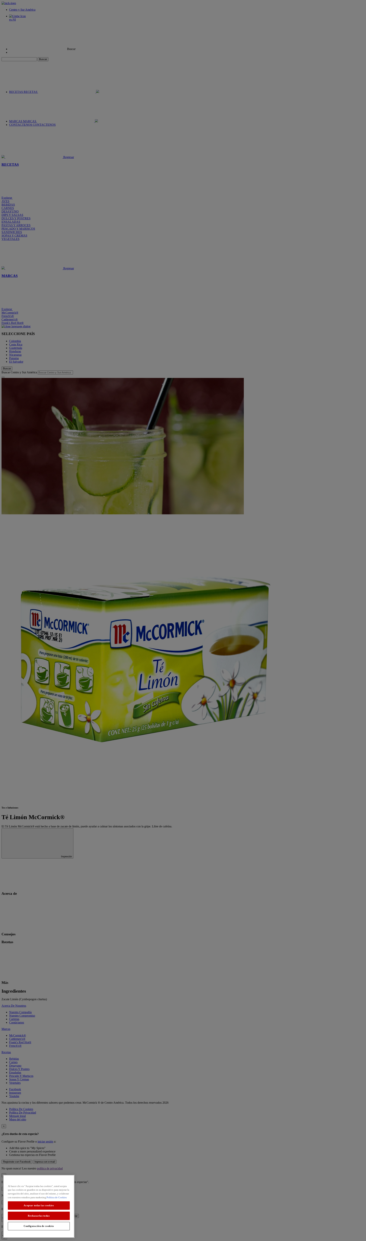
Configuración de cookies (39, 1226)
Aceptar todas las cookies (39, 1205)
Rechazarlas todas (39, 1215)
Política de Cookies (57, 1197)
